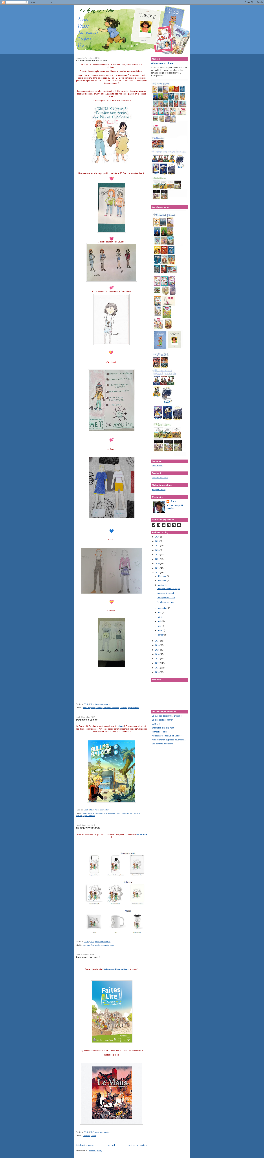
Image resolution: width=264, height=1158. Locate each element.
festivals (79, 816)
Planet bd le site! (159, 732)
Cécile (173, 501)
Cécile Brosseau (109, 813)
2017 (157, 641)
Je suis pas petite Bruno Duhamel (167, 716)
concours (123, 708)
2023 (157, 550)
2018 (157, 572)
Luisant (120, 726)
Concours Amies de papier (91, 60)
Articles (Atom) (95, 1151)
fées (92, 945)
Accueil (111, 1145)
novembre (162, 580)
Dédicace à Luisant (87, 719)
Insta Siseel (157, 466)
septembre (163, 608)
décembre (162, 576)
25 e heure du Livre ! (88, 957)
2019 (157, 568)
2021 (157, 559)
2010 (157, 672)
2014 (157, 654)
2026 (157, 537)
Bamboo (98, 708)
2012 (157, 663)
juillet (160, 617)
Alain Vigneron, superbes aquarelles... (169, 740)
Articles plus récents (85, 1145)
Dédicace (136, 813)
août (160, 612)
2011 (157, 668)
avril (160, 626)
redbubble (105, 945)
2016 (157, 645)
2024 (157, 546)
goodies (98, 945)
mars (160, 630)
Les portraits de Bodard (162, 744)
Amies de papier (89, 708)
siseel (112, 945)
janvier (161, 635)
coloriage (86, 945)
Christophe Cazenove (111, 708)
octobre (161, 585)
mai (159, 621)
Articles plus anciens (137, 1145)
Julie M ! (156, 724)
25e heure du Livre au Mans (115, 969)
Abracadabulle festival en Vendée (167, 736)
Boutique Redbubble (88, 827)
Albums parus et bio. (162, 63)
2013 (157, 659)
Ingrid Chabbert (133, 708)
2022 (157, 555)
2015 (157, 650)
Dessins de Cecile (160, 478)
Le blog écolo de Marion (162, 720)
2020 (157, 563)
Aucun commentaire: (102, 704)
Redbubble (141, 834)
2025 (157, 541)
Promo (93, 1136)
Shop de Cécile (158, 489)
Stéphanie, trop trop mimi (163, 728)
